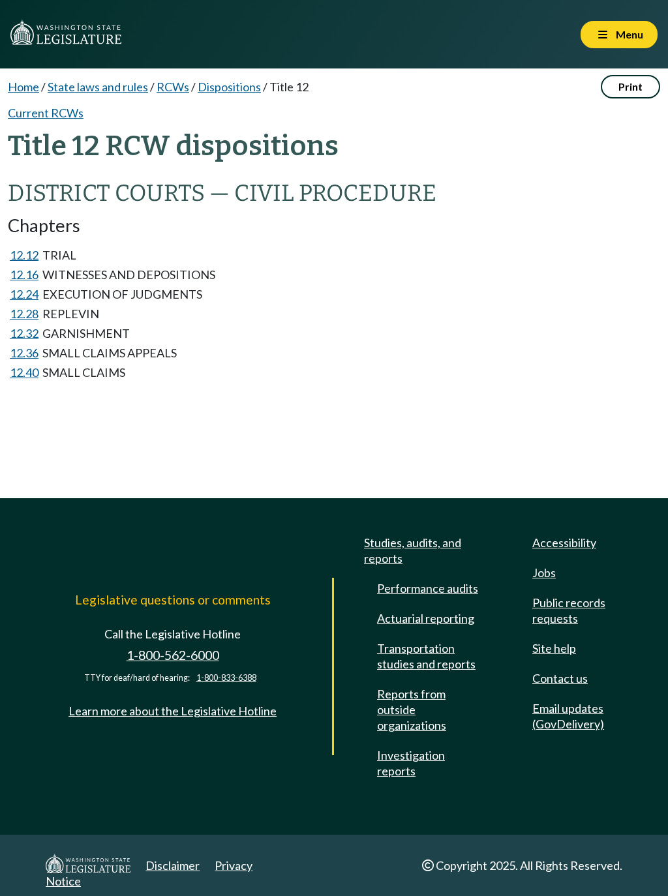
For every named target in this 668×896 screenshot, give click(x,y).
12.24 (24, 294)
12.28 (24, 313)
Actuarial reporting (425, 618)
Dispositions (229, 87)
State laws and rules (98, 87)
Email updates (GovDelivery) (568, 716)
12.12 (24, 255)
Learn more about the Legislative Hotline (172, 711)
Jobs (544, 572)
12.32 (24, 333)
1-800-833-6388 (226, 678)
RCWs (173, 87)
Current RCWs (46, 113)
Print (630, 86)
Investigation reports (411, 763)
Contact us (560, 678)
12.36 (24, 353)
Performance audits (427, 588)
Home (23, 87)
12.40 (24, 372)
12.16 (24, 274)
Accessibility (564, 542)
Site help (554, 648)
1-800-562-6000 (173, 655)
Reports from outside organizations (411, 709)
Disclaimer (172, 865)
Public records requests (568, 610)
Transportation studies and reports (426, 656)
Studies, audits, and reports (412, 550)
